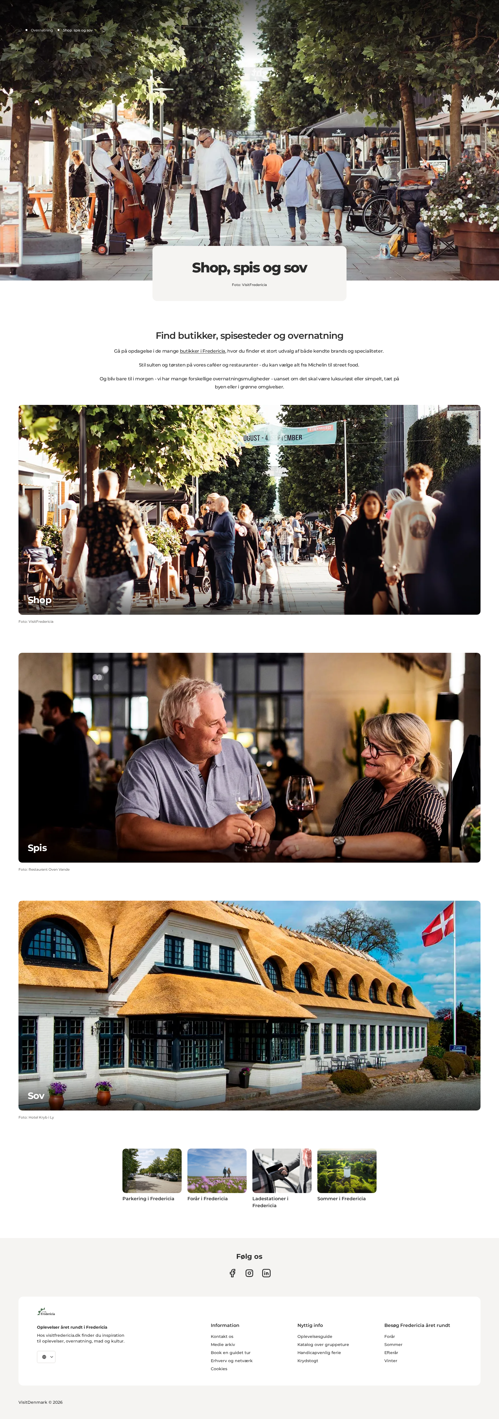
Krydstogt (307, 1360)
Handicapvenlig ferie (319, 1352)
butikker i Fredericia (202, 351)
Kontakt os (222, 1336)
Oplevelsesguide (314, 1336)
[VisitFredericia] (46, 1310)
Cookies (219, 1368)
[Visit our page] (232, 1273)
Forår (389, 1336)
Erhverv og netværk (232, 1360)
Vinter (390, 1360)
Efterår (391, 1352)
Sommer (393, 1344)
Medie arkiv (223, 1344)
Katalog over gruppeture (323, 1344)
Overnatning (42, 30)
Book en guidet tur (231, 1352)
